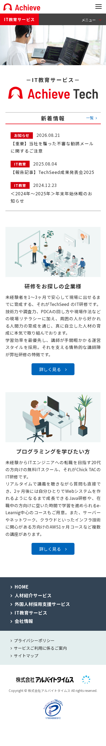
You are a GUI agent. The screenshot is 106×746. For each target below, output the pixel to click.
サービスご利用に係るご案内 (40, 648)
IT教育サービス (19, 19)
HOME (22, 586)
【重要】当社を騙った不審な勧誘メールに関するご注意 (52, 147)
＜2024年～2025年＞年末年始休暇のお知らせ (51, 197)
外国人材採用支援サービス (42, 604)
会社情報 (24, 621)
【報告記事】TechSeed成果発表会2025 (52, 172)
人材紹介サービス (33, 595)
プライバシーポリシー (34, 640)
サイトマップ (26, 655)
